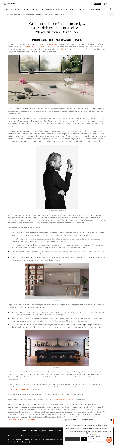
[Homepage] (10, 4)
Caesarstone (53, 44)
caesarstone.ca (13, 420)
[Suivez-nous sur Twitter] (11, 441)
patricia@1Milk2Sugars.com (64, 399)
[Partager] (111, 13)
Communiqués (31, 436)
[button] (110, 420)
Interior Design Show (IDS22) (36, 47)
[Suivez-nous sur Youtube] (20, 441)
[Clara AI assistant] (105, 9)
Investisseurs (44, 436)
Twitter (38, 420)
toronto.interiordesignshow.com (20, 389)
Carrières (37, 436)
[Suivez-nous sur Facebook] (8, 441)
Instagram (31, 420)
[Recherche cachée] (110, 9)
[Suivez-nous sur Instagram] (14, 441)
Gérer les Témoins (35, 439)
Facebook (23, 420)
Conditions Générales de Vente (50, 439)
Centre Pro (97, 4)
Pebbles (61, 49)
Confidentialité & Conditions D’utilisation (18, 439)
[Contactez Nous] (111, 4)
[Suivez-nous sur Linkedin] (22, 441)
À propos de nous (13, 436)
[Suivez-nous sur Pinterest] (17, 441)
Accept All (72, 439)
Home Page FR (9, 14)
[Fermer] (87, 433)
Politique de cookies (80, 442)
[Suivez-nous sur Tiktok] (25, 441)
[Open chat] (109, 440)
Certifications (22, 436)
